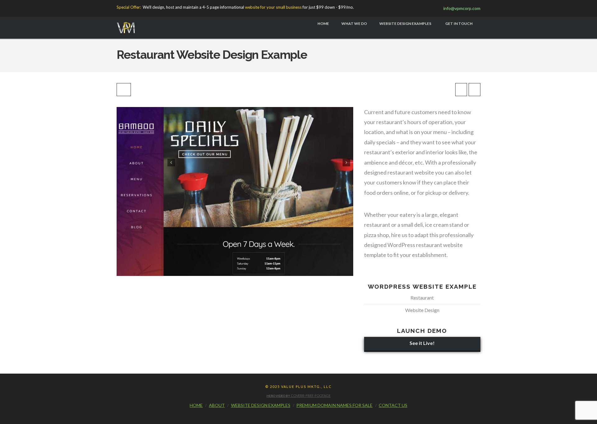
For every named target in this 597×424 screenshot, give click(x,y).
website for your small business (273, 7)
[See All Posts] (124, 89)
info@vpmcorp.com (460, 8)
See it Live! (422, 343)
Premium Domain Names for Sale (334, 405)
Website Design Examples (260, 405)
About (217, 405)
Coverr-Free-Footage (311, 396)
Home (196, 405)
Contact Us (393, 405)
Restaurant (422, 298)
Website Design (422, 310)
